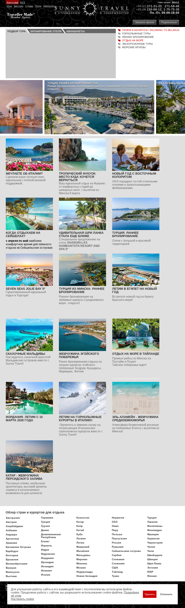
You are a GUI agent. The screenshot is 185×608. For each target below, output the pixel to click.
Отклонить (166, 594)
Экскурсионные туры (137, 44)
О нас (9, 6)
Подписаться (169, 22)
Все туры (18, 6)
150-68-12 (154, 9)
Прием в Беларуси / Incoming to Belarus (150, 30)
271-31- (152, 6)
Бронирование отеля (46, 31)
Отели (38, 6)
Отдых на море (132, 40)
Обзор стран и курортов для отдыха (35, 512)
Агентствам (12, 2)
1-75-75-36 (171, 9)
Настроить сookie (22, 599)
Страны (29, 6)
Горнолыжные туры (136, 33)
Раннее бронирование (138, 37)
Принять (150, 594)
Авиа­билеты (75, 31)
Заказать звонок (144, 22)
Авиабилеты (49, 6)
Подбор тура (16, 31)
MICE (22, 2)
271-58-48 (172, 6)
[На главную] (92, 9)
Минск (175, 2)
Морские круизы (133, 47)
